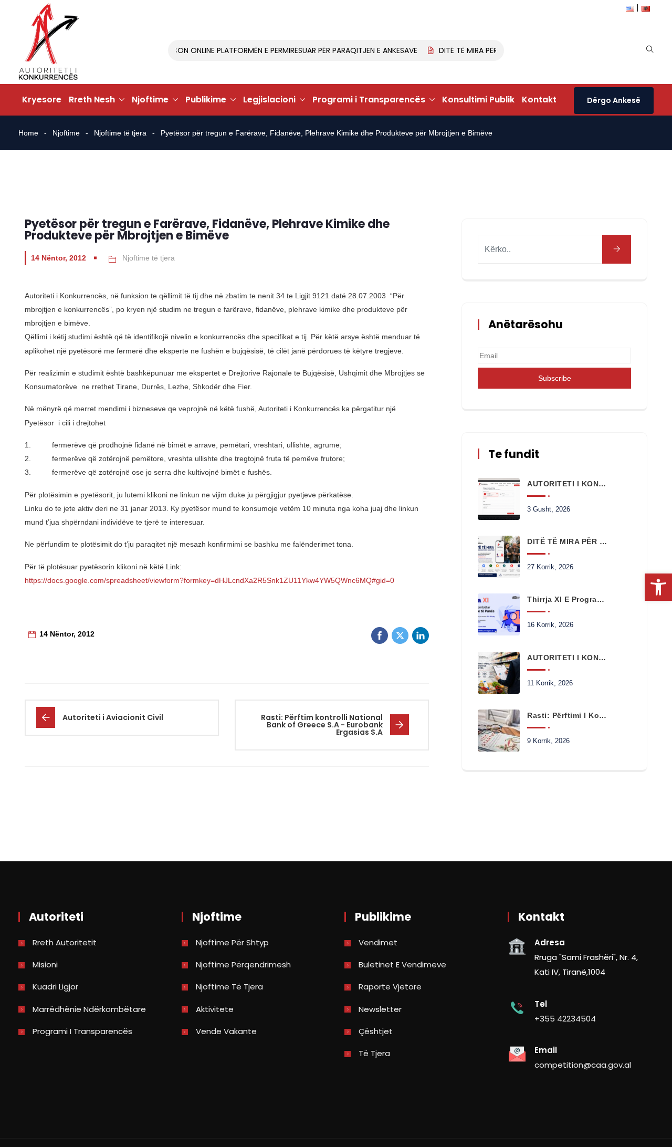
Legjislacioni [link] (269, 99)
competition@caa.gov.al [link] (582, 1064)
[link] (658, 587)
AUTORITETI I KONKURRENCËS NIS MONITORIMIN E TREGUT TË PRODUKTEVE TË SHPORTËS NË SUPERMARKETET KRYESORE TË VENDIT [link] (567, 657)
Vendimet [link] (378, 942)
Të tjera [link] (374, 1053)
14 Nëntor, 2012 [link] (58, 258)
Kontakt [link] (539, 99)
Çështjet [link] (376, 1031)
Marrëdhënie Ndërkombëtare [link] (89, 1009)
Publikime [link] (205, 99)
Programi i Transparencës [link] (368, 99)
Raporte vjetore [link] (390, 986)
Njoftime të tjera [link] (120, 133)
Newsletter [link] (380, 1009)
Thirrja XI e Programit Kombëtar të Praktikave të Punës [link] (567, 599)
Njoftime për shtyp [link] (232, 942)
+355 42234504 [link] (565, 1018)
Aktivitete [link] (215, 1009)
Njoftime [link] (150, 99)
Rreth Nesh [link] (92, 99)
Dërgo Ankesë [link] (613, 100)
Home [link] (28, 133)
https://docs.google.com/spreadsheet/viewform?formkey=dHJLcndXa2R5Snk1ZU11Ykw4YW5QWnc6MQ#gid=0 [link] (209, 580)
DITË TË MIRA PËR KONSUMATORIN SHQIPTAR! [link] (567, 541)
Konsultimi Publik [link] (478, 99)
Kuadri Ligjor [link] (55, 986)
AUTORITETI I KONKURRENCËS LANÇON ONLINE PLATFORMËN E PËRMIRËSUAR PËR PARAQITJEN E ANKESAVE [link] (227, 50)
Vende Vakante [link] (226, 1031)
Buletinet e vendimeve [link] (402, 964)
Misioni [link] (45, 964)
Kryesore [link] (41, 99)
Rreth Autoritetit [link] (65, 942)
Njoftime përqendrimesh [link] (243, 964)
